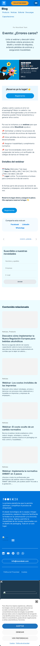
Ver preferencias (20, 638)
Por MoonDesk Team (20, 27)
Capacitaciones (8, 17)
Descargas (29, 12)
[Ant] (11, 239)
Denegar (20, 632)
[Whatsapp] (23, 553)
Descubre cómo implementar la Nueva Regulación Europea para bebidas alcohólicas (18, 338)
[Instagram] (18, 553)
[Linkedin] (3, 553)
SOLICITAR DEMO (19, 3)
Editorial (21, 12)
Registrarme (20, 96)
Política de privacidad (22, 643)
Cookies (12, 643)
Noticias (14, 12)
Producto (5, 12)
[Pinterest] (13, 553)
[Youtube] (8, 553)
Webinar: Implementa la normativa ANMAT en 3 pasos (19, 472)
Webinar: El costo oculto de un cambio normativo (18, 428)
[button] (37, 601)
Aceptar (20, 626)
